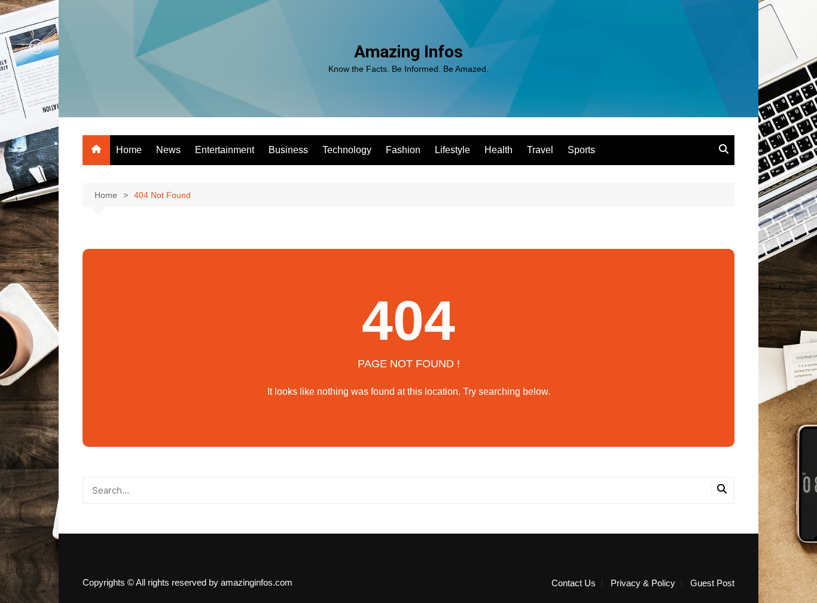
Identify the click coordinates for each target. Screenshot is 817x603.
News (168, 150)
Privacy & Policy (643, 583)
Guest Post (712, 583)
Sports (581, 150)
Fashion (403, 150)
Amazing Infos (408, 52)
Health (498, 150)
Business (288, 150)
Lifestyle (452, 150)
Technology (346, 150)
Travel (540, 150)
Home (129, 150)
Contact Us (573, 583)
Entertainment (224, 150)
